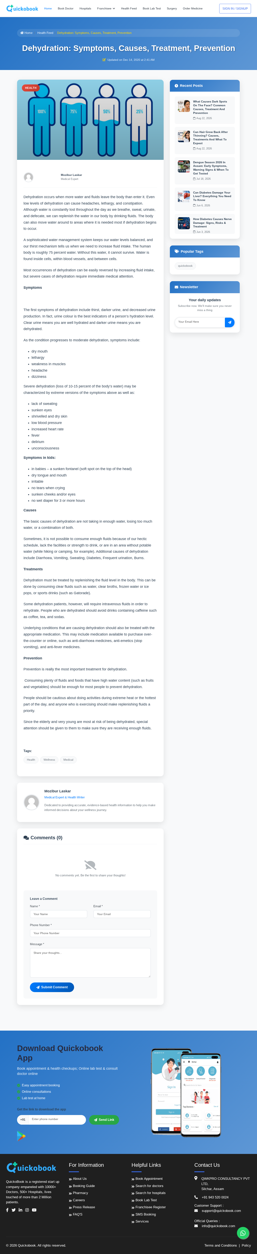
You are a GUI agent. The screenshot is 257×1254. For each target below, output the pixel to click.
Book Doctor (65, 8)
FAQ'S (77, 1214)
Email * (98, 906)
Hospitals (85, 8)
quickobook (185, 265)
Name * (35, 906)
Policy (246, 1245)
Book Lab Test (152, 8)
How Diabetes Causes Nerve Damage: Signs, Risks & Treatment (212, 222)
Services (142, 1221)
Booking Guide (84, 1186)
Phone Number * (41, 925)
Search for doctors (149, 1186)
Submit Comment (54, 987)
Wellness (49, 759)
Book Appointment (149, 1179)
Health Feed (129, 8)
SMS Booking (146, 1214)
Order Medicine (193, 8)
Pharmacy (80, 1193)
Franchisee (104, 8)
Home (48, 8)
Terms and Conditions (220, 1245)
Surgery (172, 8)
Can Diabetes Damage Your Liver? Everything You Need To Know (212, 196)
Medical (68, 759)
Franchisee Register (151, 1207)
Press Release (84, 1207)
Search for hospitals (151, 1193)
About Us (80, 1179)
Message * (37, 944)
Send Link (106, 1119)
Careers (79, 1200)
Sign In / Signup (235, 8)
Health (31, 759)
